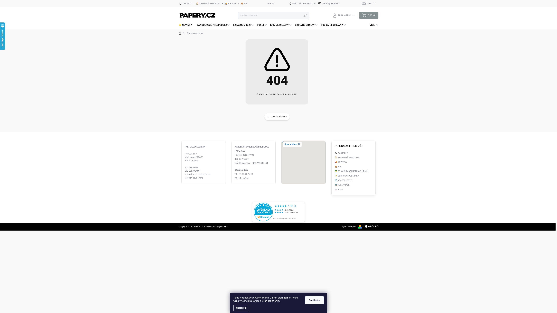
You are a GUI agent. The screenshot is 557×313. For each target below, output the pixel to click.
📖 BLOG (339, 189)
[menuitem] (186, 25)
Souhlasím (314, 300)
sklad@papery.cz (242, 163)
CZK (369, 3)
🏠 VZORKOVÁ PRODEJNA (208, 3)
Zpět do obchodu (279, 116)
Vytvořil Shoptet (349, 226)
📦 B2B (244, 3)
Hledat (306, 15)
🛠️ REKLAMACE (342, 185)
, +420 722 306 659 (259, 163)
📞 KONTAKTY (185, 3)
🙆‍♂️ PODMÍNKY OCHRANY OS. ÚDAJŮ (351, 171)
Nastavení (241, 307)
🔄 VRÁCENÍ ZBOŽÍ (343, 180)
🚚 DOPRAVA (230, 3)
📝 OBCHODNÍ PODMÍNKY (347, 176)
